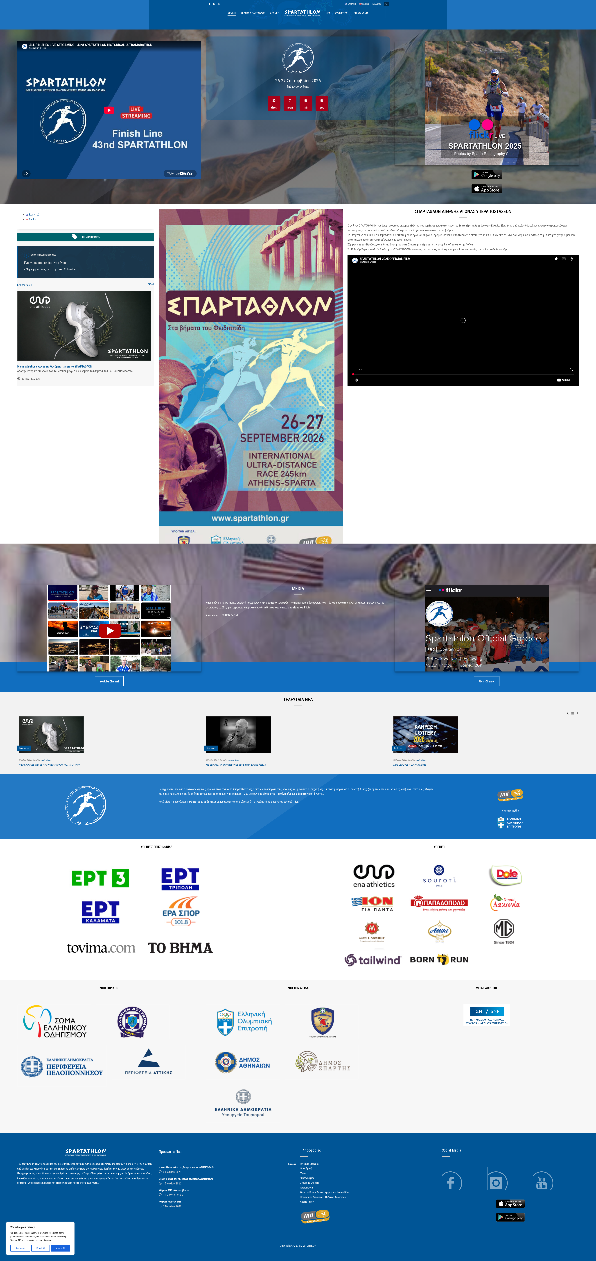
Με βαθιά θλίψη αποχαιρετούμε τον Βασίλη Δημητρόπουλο (236, 764)
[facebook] (209, 4)
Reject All (40, 1248)
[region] (40, 1238)
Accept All (60, 1248)
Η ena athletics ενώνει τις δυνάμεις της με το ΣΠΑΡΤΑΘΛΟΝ (54, 366)
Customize (20, 1248)
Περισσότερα (292, 1164)
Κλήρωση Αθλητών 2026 (170, 1201)
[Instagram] (214, 4)
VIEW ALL (151, 284)
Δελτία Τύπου (46, 760)
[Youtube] (219, 4)
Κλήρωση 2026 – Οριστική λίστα (409, 764)
